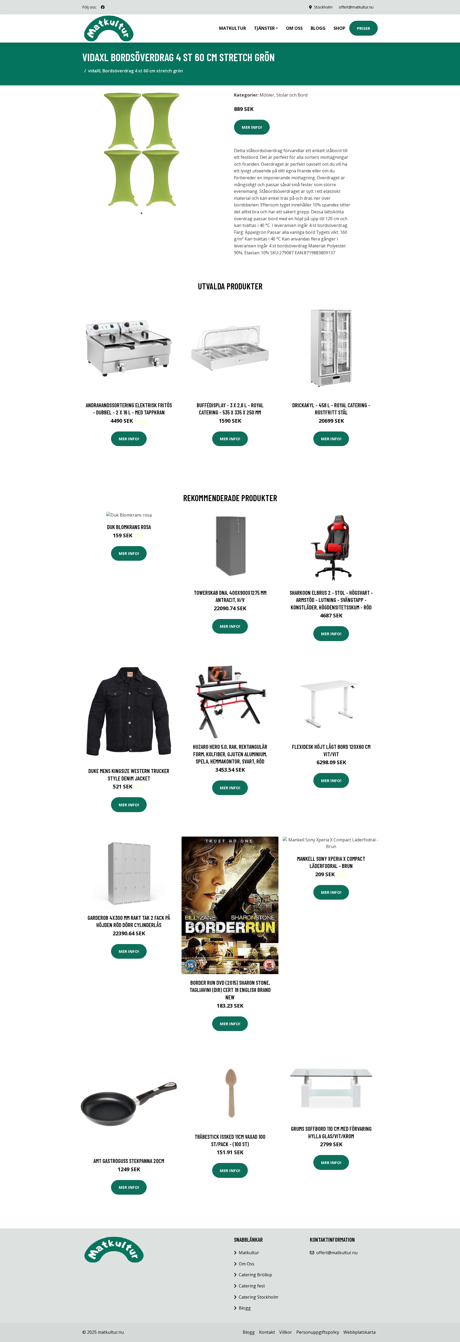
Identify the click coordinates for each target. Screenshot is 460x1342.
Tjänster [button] (264, 28)
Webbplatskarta (359, 1332)
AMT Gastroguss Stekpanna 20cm (128, 1160)
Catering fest (252, 1286)
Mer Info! (252, 127)
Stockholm (323, 7)
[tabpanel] (141, 149)
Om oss (294, 28)
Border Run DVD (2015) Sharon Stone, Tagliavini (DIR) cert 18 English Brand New (230, 989)
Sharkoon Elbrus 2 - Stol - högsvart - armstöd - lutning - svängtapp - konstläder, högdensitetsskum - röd (331, 599)
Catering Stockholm (258, 1297)
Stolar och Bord (291, 95)
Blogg (318, 28)
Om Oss (246, 1264)
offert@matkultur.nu (356, 7)
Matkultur (232, 28)
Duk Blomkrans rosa (129, 526)
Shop (339, 28)
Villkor (285, 1332)
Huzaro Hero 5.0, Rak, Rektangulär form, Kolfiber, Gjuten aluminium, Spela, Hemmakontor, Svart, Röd (230, 754)
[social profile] (103, 7)
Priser (363, 28)
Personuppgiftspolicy (317, 1332)
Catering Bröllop (255, 1275)
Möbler (267, 95)
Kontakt (267, 1332)
